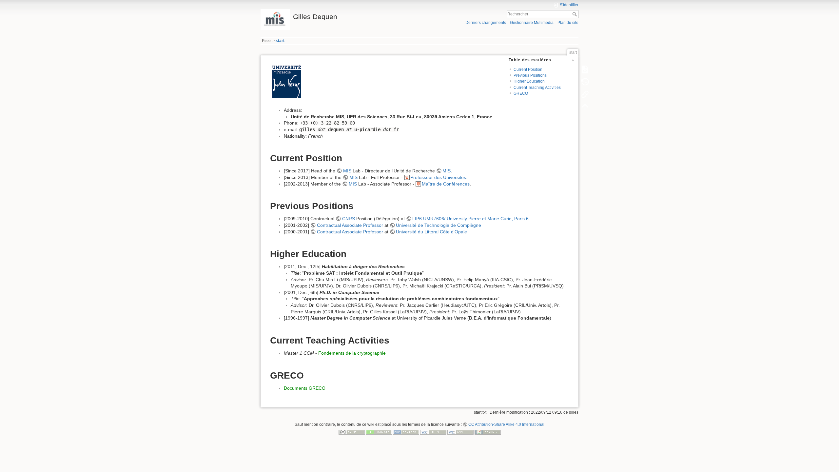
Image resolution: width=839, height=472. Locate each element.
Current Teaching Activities (537, 87)
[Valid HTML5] (433, 432)
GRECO (521, 93)
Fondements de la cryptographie (352, 353)
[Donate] (379, 432)
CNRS (348, 218)
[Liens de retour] (585, 94)
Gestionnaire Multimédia (532, 22)
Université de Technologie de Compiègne (438, 225)
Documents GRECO (304, 388)
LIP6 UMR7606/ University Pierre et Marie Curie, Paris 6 (470, 218)
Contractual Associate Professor (350, 225)
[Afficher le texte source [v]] (585, 69)
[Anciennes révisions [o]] (585, 82)
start (280, 40)
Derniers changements (485, 22)
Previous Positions (530, 75)
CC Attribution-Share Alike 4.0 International (506, 424)
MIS (347, 170)
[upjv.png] (286, 81)
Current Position (528, 69)
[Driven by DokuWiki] (488, 432)
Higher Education (529, 81)
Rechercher (575, 14)
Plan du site (567, 22)
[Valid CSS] (460, 432)
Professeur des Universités (438, 177)
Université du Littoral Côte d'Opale (431, 231)
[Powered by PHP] (406, 432)
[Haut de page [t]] (585, 107)
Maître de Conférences (446, 184)
